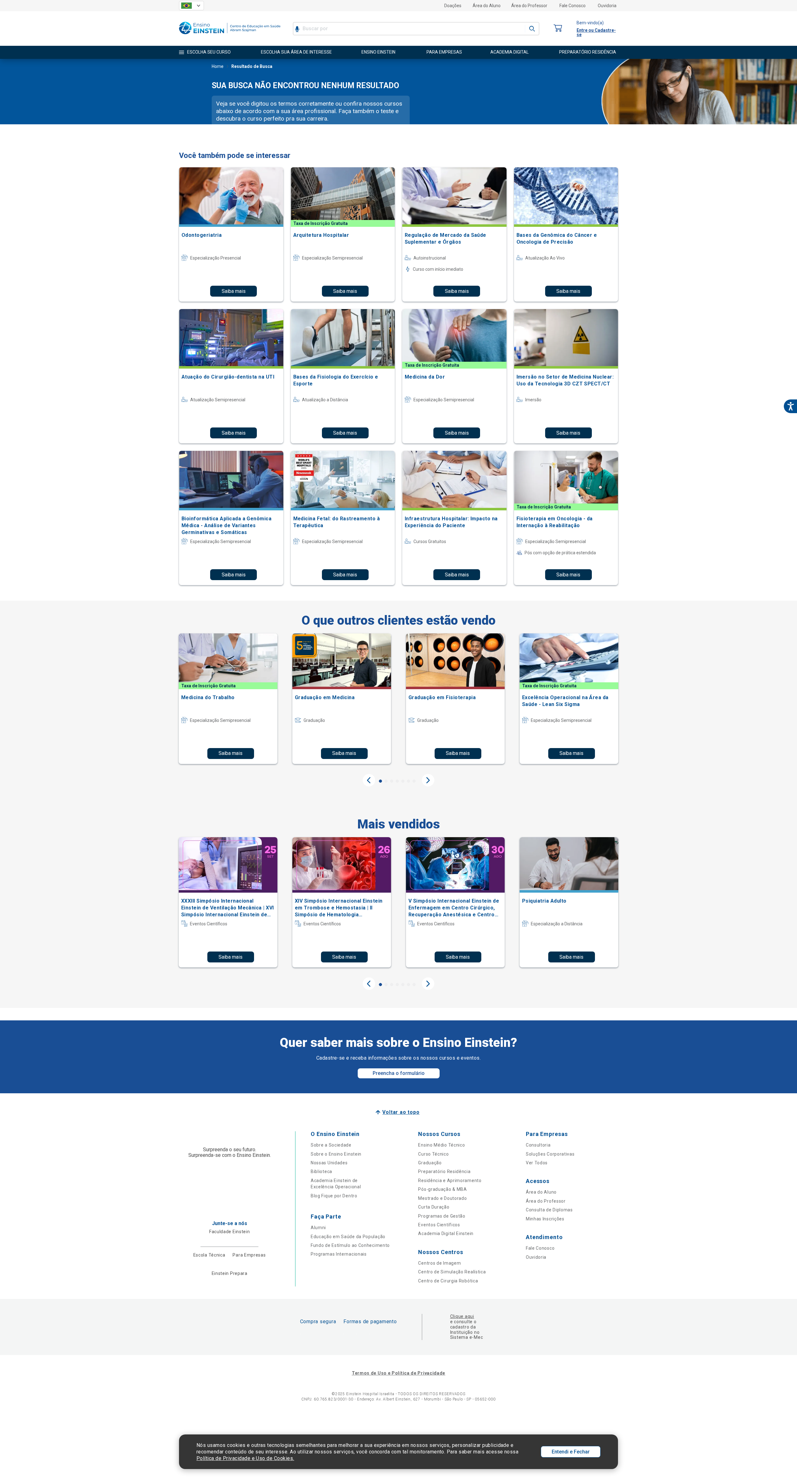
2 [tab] (386, 781)
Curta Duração (433, 1207)
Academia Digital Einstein (446, 1233)
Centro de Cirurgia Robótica (448, 1280)
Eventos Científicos (439, 1224)
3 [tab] (391, 781)
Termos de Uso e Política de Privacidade (398, 1373)
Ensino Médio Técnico (441, 1145)
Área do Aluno (487, 5)
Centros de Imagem (439, 1263)
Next (428, 780)
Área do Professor (529, 5)
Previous (369, 780)
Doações (452, 5)
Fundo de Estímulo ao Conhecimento (350, 1245)
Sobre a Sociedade (331, 1145)
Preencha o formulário (399, 1073)
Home (218, 66)
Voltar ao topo (400, 1112)
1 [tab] (380, 781)
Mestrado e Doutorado (442, 1198)
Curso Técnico (433, 1154)
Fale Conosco (572, 5)
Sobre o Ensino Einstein (336, 1154)
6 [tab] (408, 781)
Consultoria (538, 1145)
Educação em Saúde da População (348, 1236)
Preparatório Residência (444, 1171)
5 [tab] (402, 781)
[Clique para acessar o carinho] (558, 28)
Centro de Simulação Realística (452, 1271)
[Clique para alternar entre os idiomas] (191, 5)
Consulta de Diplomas (549, 1209)
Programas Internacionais (339, 1254)
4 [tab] (397, 781)
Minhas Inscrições (545, 1218)
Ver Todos (537, 1162)
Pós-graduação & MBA (442, 1189)
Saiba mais (234, 291)
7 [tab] (414, 781)
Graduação (429, 1162)
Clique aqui (462, 1316)
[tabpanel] (228, 698)
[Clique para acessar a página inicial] (230, 36)
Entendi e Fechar (571, 1452)
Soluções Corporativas (550, 1154)
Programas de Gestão (441, 1216)
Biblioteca (321, 1171)
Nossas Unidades (329, 1162)
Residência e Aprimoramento (449, 1180)
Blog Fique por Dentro (334, 1195)
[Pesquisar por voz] (297, 28)
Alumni (318, 1227)
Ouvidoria (607, 5)
